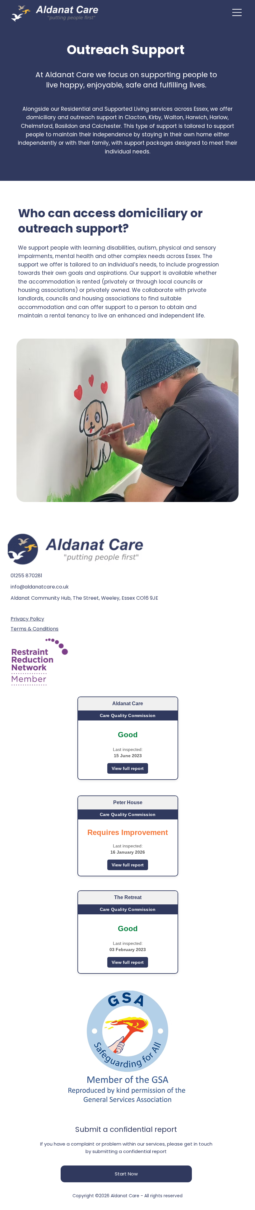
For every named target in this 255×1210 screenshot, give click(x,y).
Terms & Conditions (34, 628)
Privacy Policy (27, 618)
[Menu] (237, 12)
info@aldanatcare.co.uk (40, 586)
